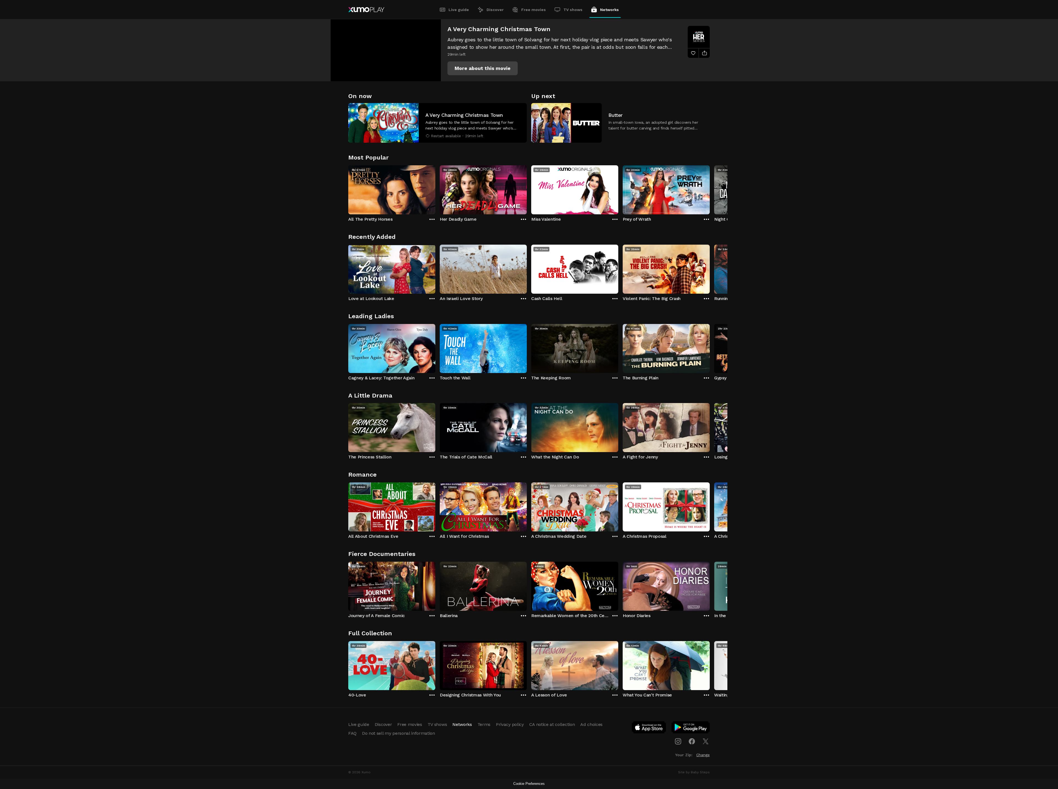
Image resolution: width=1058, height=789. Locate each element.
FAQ (352, 733)
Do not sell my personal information (398, 733)
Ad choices (591, 724)
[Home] (366, 9)
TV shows (572, 9)
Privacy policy (510, 724)
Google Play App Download (691, 728)
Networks (609, 9)
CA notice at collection (552, 724)
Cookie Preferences (529, 784)
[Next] (709, 188)
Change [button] (703, 755)
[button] (482, 68)
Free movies (533, 9)
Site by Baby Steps (694, 772)
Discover (495, 9)
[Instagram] (678, 741)
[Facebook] (692, 741)
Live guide (459, 9)
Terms (483, 724)
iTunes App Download (649, 728)
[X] (705, 741)
